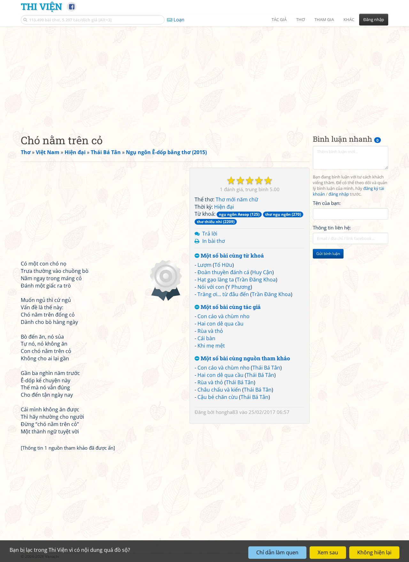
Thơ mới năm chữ (237, 199)
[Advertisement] (204, 75)
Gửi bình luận (328, 254)
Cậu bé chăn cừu (217, 397)
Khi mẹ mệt (211, 345)
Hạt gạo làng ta (215, 279)
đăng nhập (338, 194)
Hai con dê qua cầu (220, 323)
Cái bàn (206, 338)
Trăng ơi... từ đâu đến (223, 294)
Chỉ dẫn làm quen (277, 552)
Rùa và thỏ (210, 330)
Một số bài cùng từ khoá (231, 256)
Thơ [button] (300, 19)
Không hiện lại (374, 552)
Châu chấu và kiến (219, 389)
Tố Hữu (223, 264)
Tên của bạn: (327, 203)
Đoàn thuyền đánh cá (223, 272)
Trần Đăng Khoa (256, 279)
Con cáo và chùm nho (223, 316)
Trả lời (209, 233)
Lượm (204, 264)
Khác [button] (348, 19)
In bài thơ (213, 240)
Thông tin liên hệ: (332, 228)
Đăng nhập (373, 19)
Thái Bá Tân (266, 367)
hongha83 (227, 412)
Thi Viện (41, 6)
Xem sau (328, 552)
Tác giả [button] (279, 19)
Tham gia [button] (324, 19)
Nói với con (210, 286)
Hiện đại (224, 206)
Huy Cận (262, 272)
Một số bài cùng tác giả (230, 307)
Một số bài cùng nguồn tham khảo (244, 359)
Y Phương (239, 286)
